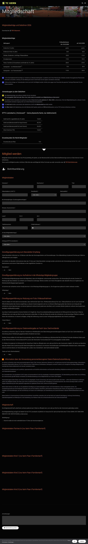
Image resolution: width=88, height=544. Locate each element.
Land (4, 216)
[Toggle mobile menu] (85, 3)
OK (74, 541)
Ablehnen (82, 541)
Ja (4, 270)
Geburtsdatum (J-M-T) (8, 191)
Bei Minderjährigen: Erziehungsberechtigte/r (14, 200)
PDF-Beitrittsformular (71, 162)
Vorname (5, 183)
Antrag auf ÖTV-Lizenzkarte (10, 241)
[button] (44, 359)
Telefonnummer (6, 224)
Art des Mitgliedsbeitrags (9, 233)
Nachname (40, 183)
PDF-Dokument (16, 31)
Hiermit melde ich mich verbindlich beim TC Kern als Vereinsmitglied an (23, 421)
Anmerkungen (6, 514)
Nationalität (64, 191)
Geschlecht (34, 191)
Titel (73, 183)
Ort (38, 216)
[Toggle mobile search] (82, 3)
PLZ (21, 216)
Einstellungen (11, 542)
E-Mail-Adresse (35, 224)
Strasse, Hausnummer (8, 208)
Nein (10, 270)
